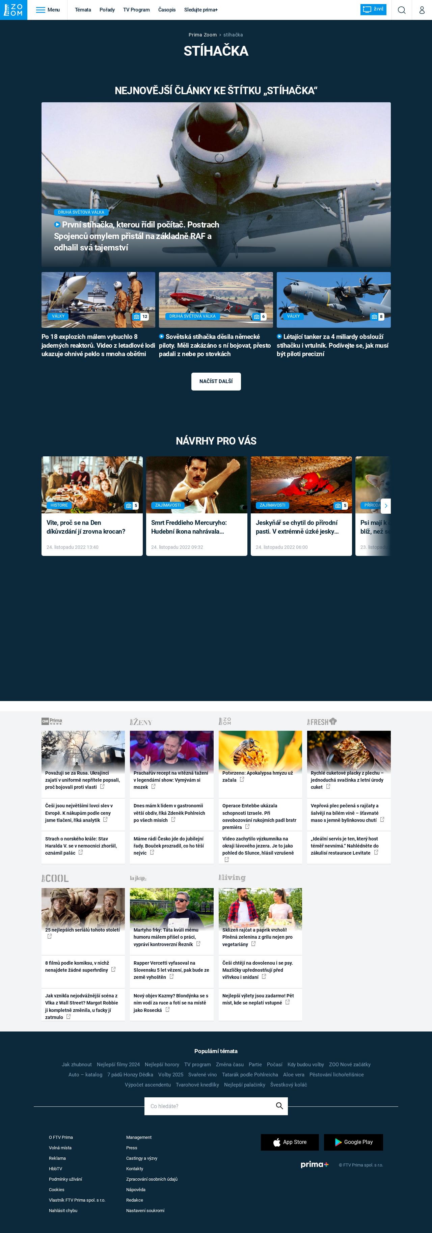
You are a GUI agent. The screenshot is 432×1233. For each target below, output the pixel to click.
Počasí (274, 1065)
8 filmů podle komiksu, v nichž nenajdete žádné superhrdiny (77, 966)
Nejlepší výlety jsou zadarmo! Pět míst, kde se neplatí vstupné (258, 999)
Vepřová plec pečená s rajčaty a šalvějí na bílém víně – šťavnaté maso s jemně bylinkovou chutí (345, 813)
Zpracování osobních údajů (152, 1179)
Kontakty (134, 1168)
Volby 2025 (170, 1075)
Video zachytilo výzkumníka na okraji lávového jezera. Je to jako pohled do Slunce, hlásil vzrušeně (258, 846)
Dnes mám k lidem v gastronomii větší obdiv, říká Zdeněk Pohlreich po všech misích (169, 813)
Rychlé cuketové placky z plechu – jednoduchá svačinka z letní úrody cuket (347, 780)
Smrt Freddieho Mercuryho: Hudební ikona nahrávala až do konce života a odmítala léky (192, 527)
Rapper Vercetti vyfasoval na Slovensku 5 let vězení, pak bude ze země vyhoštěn (171, 970)
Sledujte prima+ (201, 10)
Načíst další (216, 381)
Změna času (230, 1065)
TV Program (136, 10)
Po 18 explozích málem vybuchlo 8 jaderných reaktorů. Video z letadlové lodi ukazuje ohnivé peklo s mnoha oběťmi (98, 345)
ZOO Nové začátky (350, 1065)
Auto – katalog (85, 1075)
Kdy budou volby (306, 1065)
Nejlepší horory (162, 1065)
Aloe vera (293, 1075)
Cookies (56, 1189)
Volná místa (60, 1147)
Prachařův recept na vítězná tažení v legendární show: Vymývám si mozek (171, 780)
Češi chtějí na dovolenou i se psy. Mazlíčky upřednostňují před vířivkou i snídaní (257, 970)
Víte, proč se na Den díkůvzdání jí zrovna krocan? (86, 527)
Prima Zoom (203, 34)
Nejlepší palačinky (244, 1085)
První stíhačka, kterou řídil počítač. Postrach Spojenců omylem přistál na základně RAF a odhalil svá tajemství (136, 236)
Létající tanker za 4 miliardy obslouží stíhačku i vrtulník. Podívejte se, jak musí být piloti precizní (332, 345)
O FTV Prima (61, 1137)
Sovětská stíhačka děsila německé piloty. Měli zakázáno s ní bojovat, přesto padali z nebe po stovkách (215, 345)
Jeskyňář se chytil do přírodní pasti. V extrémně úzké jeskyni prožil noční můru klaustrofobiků (298, 527)
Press (131, 1147)
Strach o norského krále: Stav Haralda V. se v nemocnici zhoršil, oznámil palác (81, 846)
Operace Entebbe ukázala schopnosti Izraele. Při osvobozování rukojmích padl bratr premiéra (259, 816)
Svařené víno (202, 1075)
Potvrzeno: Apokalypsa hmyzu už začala (257, 776)
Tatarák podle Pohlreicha (250, 1075)
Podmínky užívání (65, 1179)
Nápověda (135, 1189)
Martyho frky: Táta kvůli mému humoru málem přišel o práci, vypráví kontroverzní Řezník (166, 937)
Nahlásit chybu (63, 1210)
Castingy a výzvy (141, 1158)
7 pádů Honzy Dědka (130, 1075)
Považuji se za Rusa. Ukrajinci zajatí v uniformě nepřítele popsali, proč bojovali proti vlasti (82, 780)
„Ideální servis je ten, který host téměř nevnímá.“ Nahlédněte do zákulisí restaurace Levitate (345, 846)
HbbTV (55, 1168)
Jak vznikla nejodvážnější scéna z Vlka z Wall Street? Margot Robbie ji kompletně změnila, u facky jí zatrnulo (81, 1006)
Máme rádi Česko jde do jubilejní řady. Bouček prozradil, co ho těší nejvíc (169, 846)
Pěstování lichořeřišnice (336, 1075)
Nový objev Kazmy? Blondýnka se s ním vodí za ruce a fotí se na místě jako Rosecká (171, 1003)
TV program (197, 1065)
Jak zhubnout (77, 1065)
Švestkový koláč (288, 1085)
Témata (83, 10)
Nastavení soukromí (145, 1210)
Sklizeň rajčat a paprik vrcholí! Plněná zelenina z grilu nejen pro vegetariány (257, 937)
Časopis (167, 10)
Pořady (107, 10)
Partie (255, 1065)
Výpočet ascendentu (148, 1085)
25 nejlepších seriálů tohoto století (82, 930)
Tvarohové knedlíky (197, 1085)
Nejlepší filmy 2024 (118, 1065)
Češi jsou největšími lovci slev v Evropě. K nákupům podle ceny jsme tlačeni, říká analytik (79, 813)
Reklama (57, 1158)
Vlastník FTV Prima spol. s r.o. (77, 1200)
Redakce (134, 1200)
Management (139, 1137)
